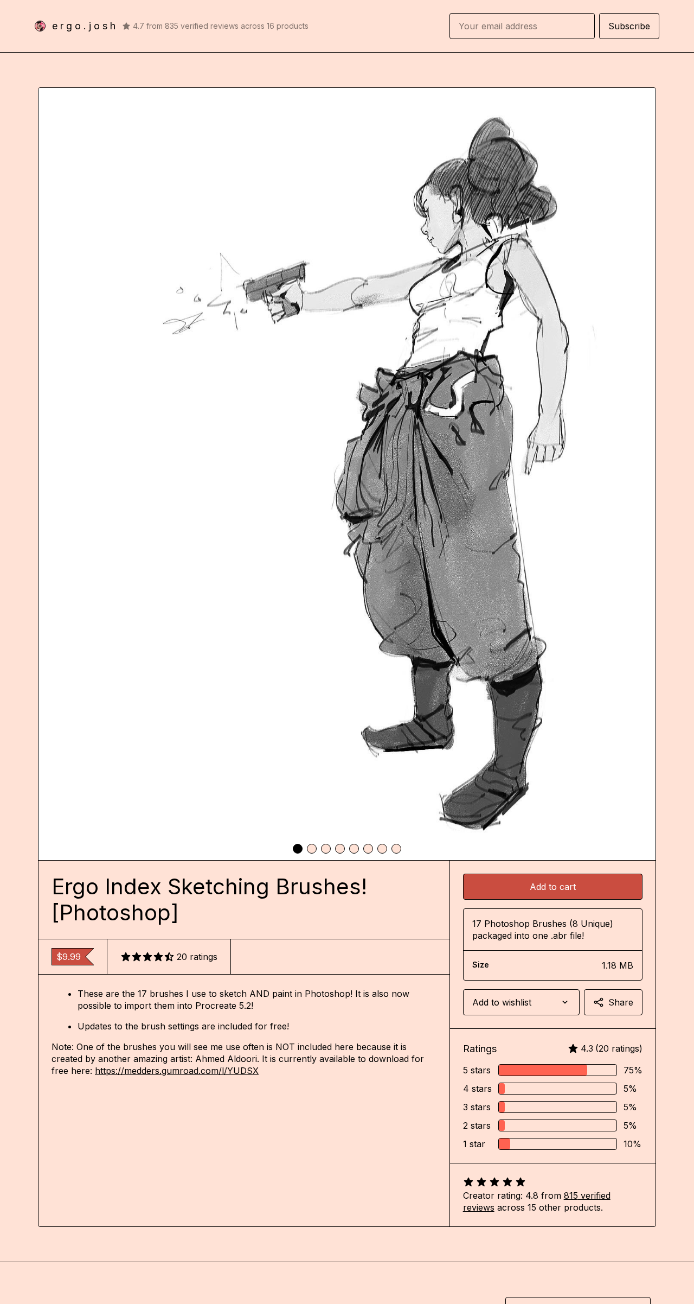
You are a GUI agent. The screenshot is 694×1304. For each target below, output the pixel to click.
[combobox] (521, 1002)
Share (620, 1002)
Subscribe (629, 26)
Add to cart (553, 886)
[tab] (298, 849)
